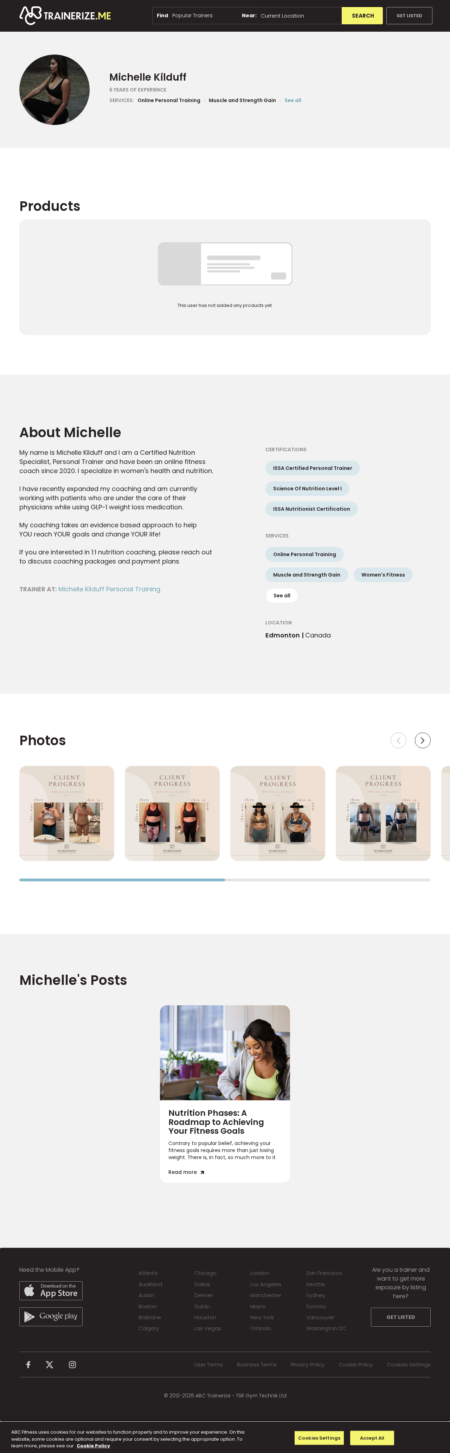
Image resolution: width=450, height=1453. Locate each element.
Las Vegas (207, 1328)
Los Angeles (265, 1284)
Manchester (265, 1295)
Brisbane (150, 1317)
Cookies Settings (409, 1364)
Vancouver (320, 1317)
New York (262, 1317)
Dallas (202, 1284)
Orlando (260, 1328)
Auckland (150, 1284)
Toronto (316, 1306)
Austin (146, 1295)
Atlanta (148, 1273)
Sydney (315, 1295)
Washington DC (326, 1328)
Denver (203, 1295)
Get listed (409, 16)
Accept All (372, 1437)
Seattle (315, 1284)
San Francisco (324, 1273)
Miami (257, 1306)
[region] (225, 1437)
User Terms (208, 1364)
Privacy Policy (307, 1364)
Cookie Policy (356, 1364)
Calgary (149, 1328)
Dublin (202, 1306)
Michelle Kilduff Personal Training (109, 589)
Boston (148, 1306)
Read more (182, 1172)
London (259, 1273)
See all (292, 100)
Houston (205, 1317)
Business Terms (257, 1364)
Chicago (205, 1273)
